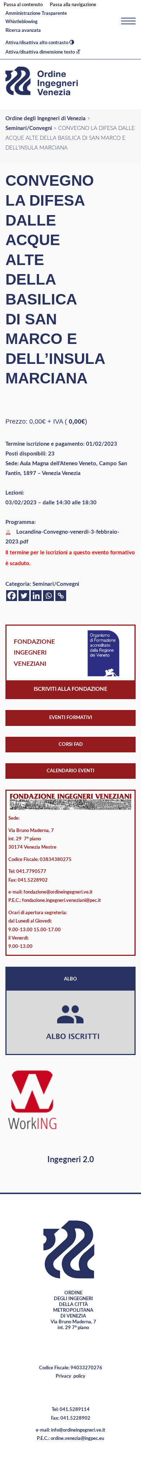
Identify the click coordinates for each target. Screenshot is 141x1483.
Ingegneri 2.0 (70, 1160)
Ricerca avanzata (23, 30)
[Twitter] (23, 595)
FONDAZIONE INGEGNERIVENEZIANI (34, 653)
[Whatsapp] (48, 595)
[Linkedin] (36, 595)
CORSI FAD (71, 744)
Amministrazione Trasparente (36, 13)
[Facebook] (11, 595)
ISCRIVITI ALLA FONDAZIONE (70, 689)
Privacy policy (70, 1376)
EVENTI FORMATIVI (70, 717)
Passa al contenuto (23, 5)
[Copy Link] (60, 595)
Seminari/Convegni (56, 584)
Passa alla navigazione (73, 5)
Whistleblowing (21, 22)
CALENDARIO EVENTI (70, 771)
